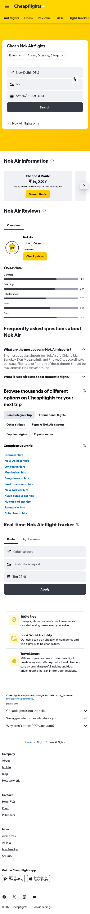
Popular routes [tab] (43, 434)
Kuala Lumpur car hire (19, 495)
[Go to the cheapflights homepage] (29, 6)
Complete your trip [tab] (19, 415)
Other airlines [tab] (15, 424)
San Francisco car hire (19, 484)
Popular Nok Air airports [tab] (48, 424)
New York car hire (16, 490)
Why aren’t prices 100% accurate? (30, 726)
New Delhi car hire (17, 460)
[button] (7, 6)
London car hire (15, 466)
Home (28, 742)
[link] (38, 194)
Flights (40, 742)
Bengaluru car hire (17, 478)
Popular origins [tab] (16, 434)
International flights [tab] (52, 415)
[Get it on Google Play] (13, 878)
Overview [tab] (14, 225)
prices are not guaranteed (19, 698)
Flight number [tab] (31, 539)
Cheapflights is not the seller (26, 711)
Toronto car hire (15, 507)
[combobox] (49, 552)
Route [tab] (11, 539)
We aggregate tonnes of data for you (31, 718)
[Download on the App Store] (38, 878)
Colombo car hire (16, 513)
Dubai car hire (14, 455)
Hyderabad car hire (18, 501)
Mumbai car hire (15, 472)
